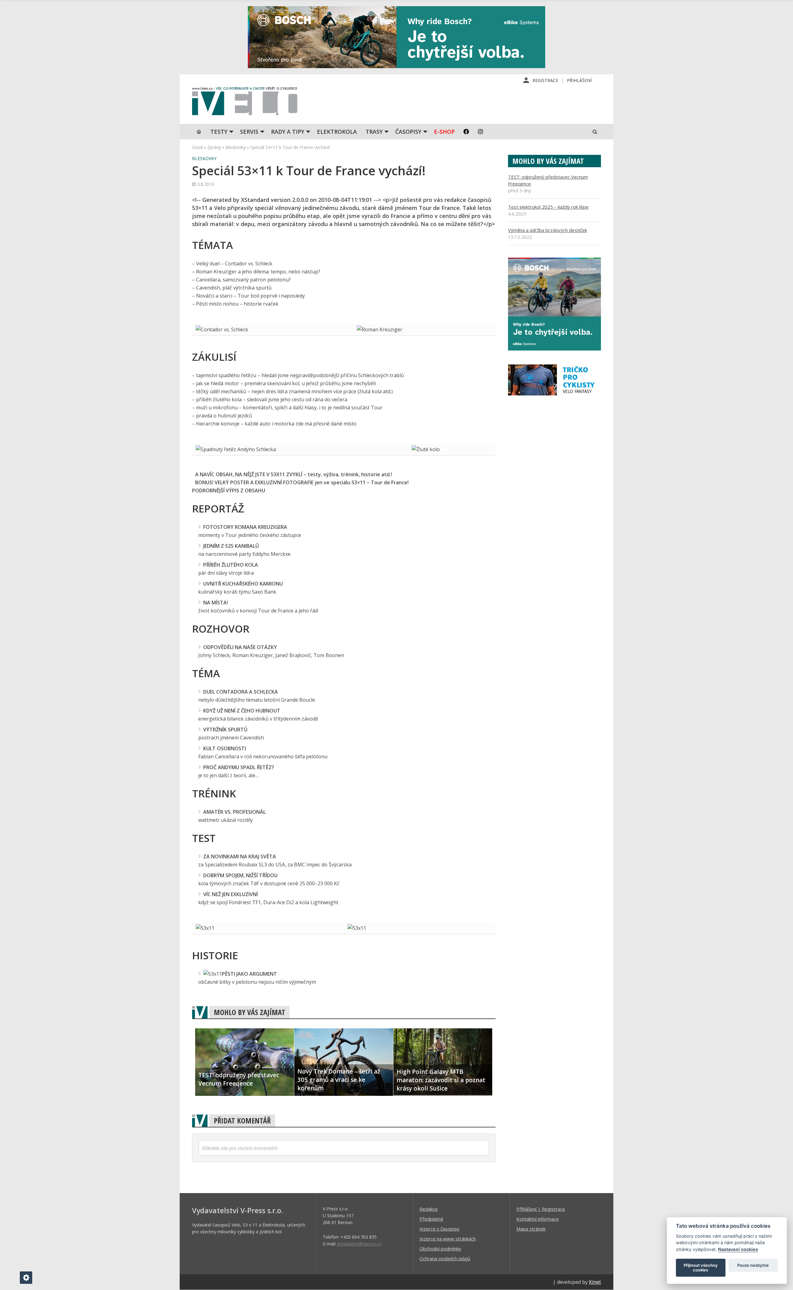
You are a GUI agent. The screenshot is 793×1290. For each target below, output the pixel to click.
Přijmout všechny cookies (701, 1268)
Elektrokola (337, 131)
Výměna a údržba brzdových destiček (547, 230)
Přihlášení (579, 80)
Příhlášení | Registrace (540, 1209)
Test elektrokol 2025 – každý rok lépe (548, 207)
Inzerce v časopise (439, 1229)
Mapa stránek (530, 1229)
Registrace (545, 80)
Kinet (595, 1282)
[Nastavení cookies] (26, 1277)
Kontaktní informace (537, 1219)
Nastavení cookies (738, 1249)
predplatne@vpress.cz (359, 1244)
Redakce (428, 1209)
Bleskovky (236, 147)
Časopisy (408, 131)
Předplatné (431, 1219)
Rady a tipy (287, 131)
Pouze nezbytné (753, 1265)
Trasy (374, 131)
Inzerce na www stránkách (447, 1239)
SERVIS (249, 131)
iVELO (244, 102)
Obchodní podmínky (440, 1248)
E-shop (444, 131)
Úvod (197, 147)
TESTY (218, 131)
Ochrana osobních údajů (444, 1258)
